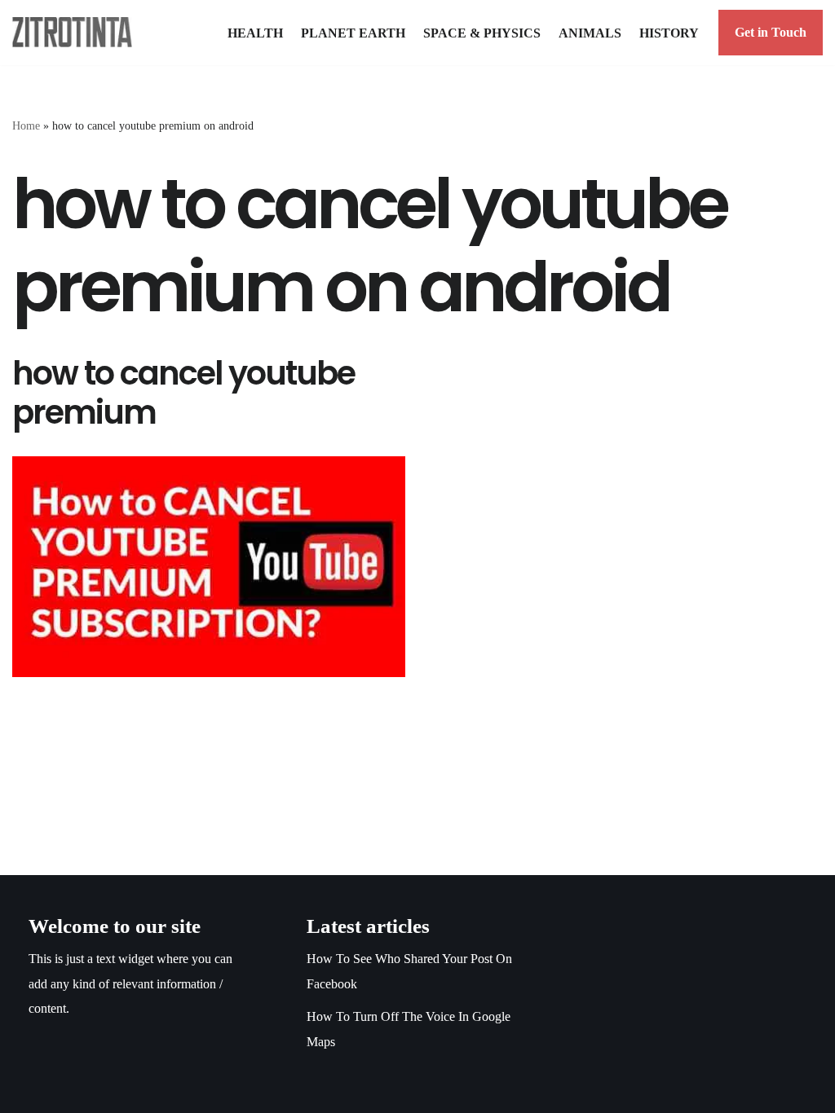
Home (26, 126)
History (669, 33)
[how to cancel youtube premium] (208, 566)
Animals (590, 33)
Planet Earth (353, 33)
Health (255, 33)
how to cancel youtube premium (183, 392)
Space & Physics (482, 33)
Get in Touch (770, 32)
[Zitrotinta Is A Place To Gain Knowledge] (76, 32)
